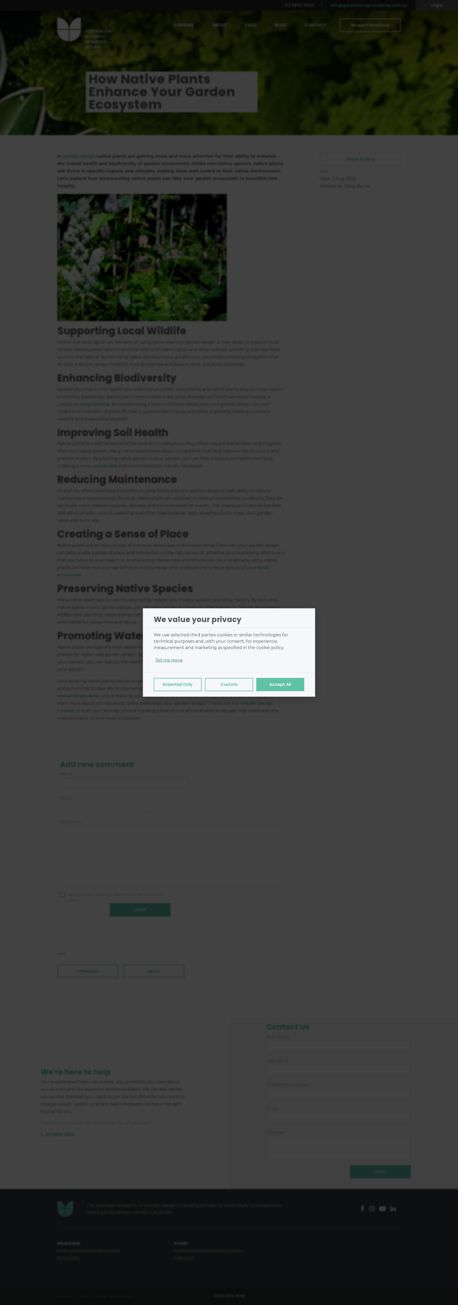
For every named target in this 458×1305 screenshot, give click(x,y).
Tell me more (169, 660)
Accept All (280, 684)
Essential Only (178, 684)
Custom (229, 684)
